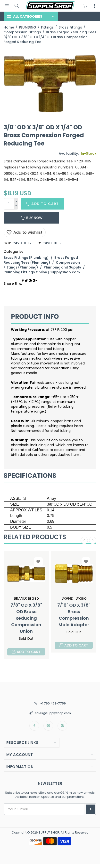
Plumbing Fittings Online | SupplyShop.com (42, 272)
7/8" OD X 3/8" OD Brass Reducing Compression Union (26, 618)
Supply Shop (49, 832)
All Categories (27, 16)
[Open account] (94, 5)
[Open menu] (7, 6)
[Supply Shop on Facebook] (34, 726)
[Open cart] (86, 5)
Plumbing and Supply (62, 267)
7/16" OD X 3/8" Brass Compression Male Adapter (73, 615)
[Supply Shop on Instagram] (62, 726)
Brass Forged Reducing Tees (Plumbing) (41, 260)
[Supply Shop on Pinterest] (48, 726)
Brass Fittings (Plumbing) (26, 257)
